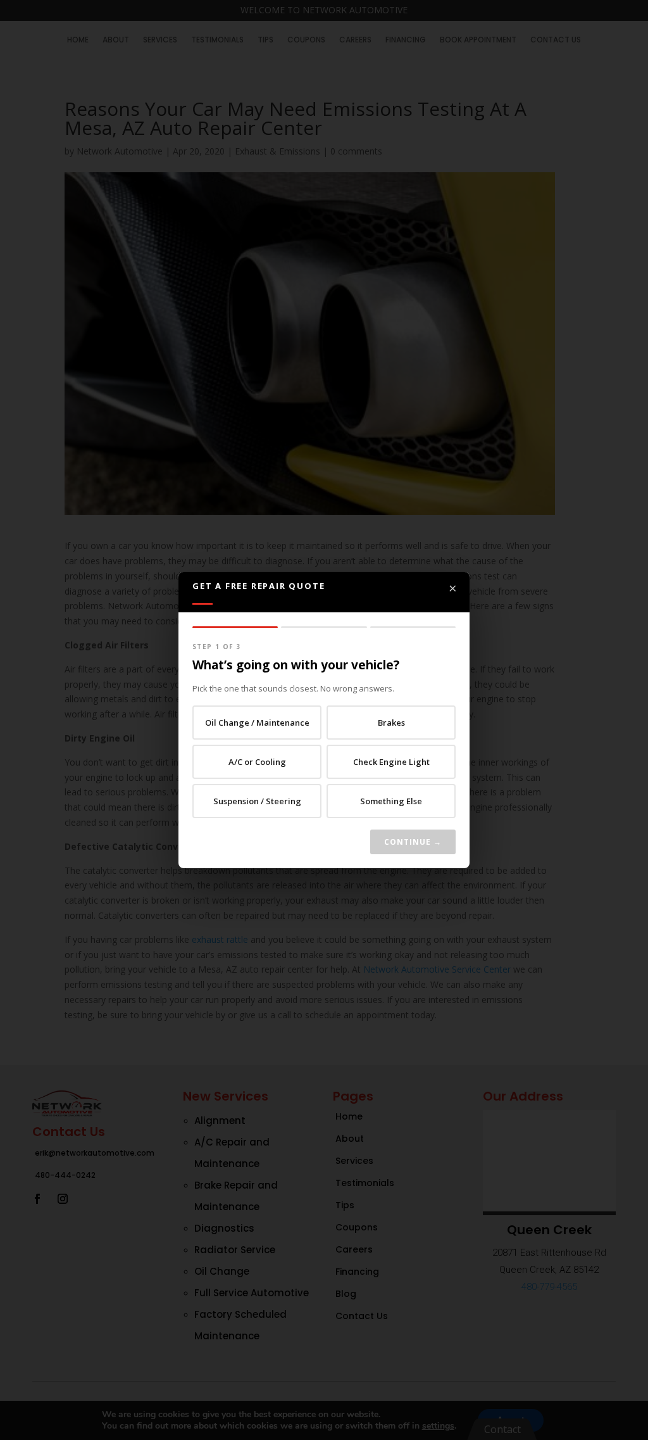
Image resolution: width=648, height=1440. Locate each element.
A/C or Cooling (257, 761)
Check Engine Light (391, 761)
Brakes (391, 722)
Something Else (391, 801)
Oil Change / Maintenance (257, 722)
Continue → (413, 842)
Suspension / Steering (257, 801)
